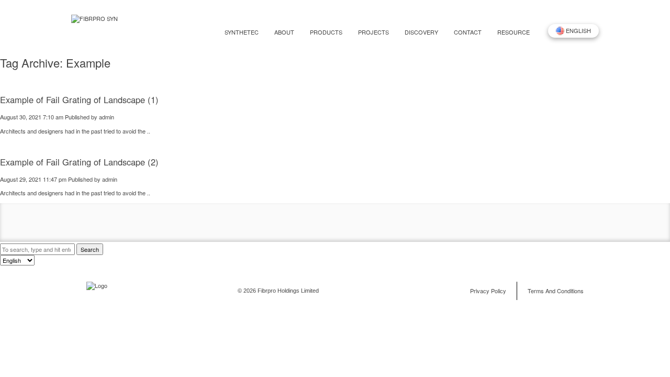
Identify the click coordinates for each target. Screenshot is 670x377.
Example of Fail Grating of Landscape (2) (79, 162)
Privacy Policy (488, 290)
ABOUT (284, 32)
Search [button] (90, 249)
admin (106, 117)
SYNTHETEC (242, 32)
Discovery (421, 32)
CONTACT (468, 32)
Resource (513, 32)
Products (326, 32)
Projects (373, 32)
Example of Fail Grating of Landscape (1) (79, 99)
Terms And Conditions (556, 290)
